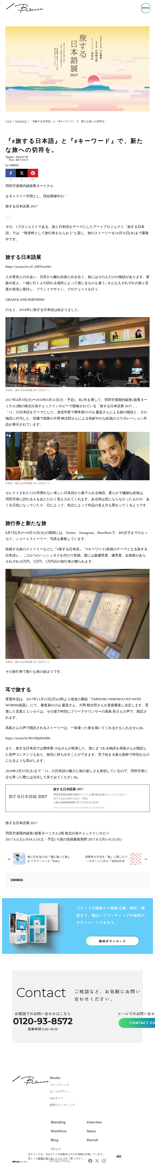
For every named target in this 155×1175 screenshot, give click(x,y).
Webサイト (57, 1098)
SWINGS (21, 121)
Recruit (92, 1140)
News (91, 1131)
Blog (54, 1140)
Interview (94, 1122)
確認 (118, 1156)
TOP (8, 121)
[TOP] (25, 8)
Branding (58, 1122)
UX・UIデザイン (60, 1091)
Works (55, 1078)
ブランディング (59, 1085)
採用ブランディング (62, 1105)
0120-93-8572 (43, 1021)
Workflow (59, 1131)
